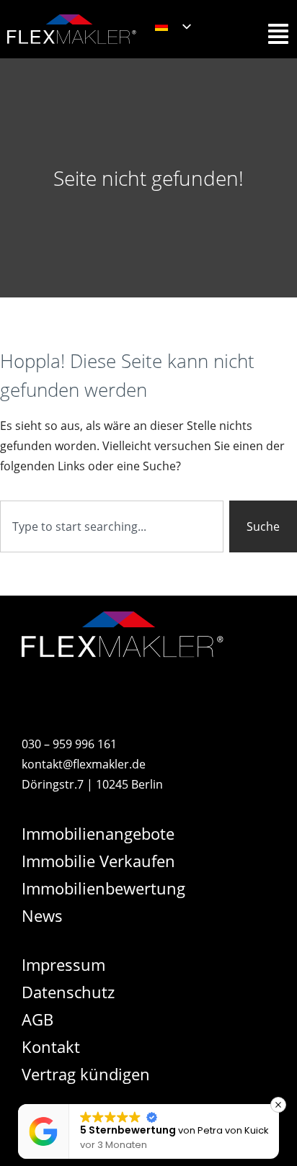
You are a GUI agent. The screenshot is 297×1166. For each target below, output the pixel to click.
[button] (278, 1105)
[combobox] (111, 526)
